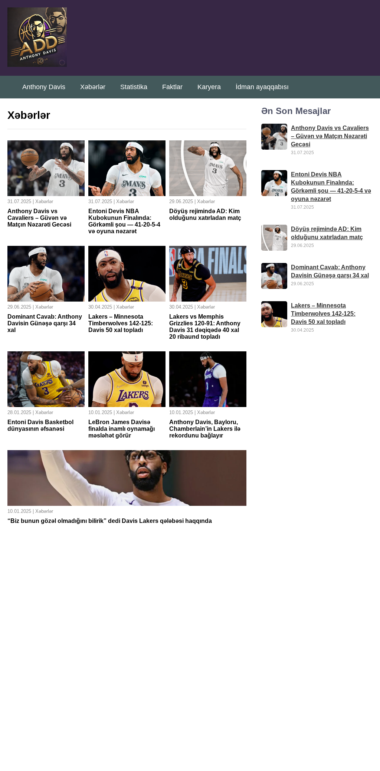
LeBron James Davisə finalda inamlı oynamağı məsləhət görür (121, 429)
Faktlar (172, 87)
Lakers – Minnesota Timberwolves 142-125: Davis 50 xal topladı (120, 323)
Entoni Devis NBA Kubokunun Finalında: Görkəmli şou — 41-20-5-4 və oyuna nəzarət (124, 221)
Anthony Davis (43, 87)
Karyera (209, 87)
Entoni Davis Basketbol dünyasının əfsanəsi (40, 425)
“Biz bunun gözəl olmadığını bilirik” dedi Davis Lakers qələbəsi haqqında (109, 521)
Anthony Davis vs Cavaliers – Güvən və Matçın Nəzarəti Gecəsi (39, 218)
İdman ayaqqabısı (262, 87)
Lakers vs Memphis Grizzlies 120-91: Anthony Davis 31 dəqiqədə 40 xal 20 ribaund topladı (204, 326)
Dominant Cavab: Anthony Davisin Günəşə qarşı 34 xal (44, 323)
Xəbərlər (92, 87)
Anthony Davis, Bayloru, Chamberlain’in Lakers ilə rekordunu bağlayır (204, 429)
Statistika (133, 87)
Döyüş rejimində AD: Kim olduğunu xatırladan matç (205, 214)
